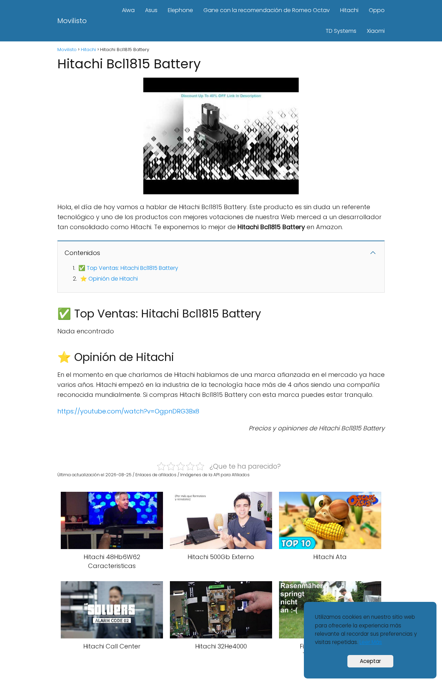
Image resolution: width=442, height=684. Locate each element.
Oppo (377, 10)
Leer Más (370, 642)
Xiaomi (376, 31)
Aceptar (370, 661)
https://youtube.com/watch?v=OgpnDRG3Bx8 (128, 411)
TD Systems (341, 31)
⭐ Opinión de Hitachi (109, 279)
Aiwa (128, 10)
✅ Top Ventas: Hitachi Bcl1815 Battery (128, 268)
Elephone (180, 10)
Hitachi (349, 10)
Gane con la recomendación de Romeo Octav (266, 10)
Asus (151, 10)
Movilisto (72, 21)
